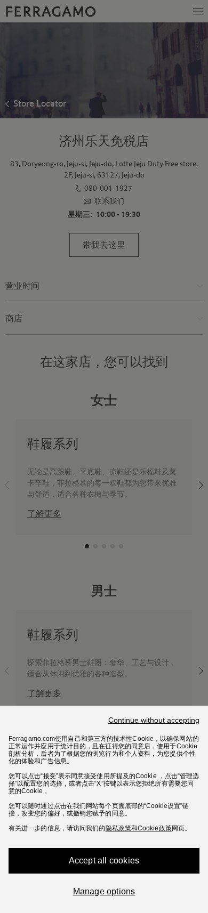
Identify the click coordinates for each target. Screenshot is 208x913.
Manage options (104, 891)
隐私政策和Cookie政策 (139, 828)
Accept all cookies (104, 860)
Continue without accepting (153, 720)
